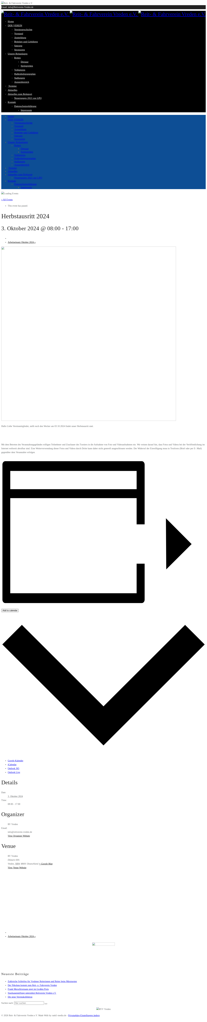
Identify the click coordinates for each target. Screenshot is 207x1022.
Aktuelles (12, 90)
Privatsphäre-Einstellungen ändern (84, 1015)
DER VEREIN (15, 25)
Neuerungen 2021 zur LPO (28, 98)
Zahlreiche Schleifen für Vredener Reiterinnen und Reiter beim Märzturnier (42, 981)
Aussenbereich (21, 82)
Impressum (26, 110)
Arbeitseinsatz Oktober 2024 (22, 242)
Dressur (24, 62)
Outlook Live (14, 772)
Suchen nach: (7, 1003)
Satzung (18, 45)
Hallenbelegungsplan (25, 74)
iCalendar (12, 764)
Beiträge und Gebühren (26, 41)
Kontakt (12, 102)
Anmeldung (20, 37)
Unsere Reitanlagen (17, 53)
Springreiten (27, 66)
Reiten (17, 57)
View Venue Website (17, 867)
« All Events (7, 199)
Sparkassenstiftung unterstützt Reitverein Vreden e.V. (32, 993)
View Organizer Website (19, 836)
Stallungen (19, 78)
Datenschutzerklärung (25, 106)
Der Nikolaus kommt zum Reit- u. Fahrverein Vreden (32, 985)
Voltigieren (19, 70)
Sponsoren (19, 49)
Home (11, 21)
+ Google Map (46, 864)
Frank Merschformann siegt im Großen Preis (28, 989)
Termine (12, 86)
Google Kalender (15, 760)
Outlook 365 (13, 768)
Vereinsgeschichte (23, 29)
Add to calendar (10, 610)
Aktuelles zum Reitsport (20, 94)
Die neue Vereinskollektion (20, 997)
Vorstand (18, 33)
